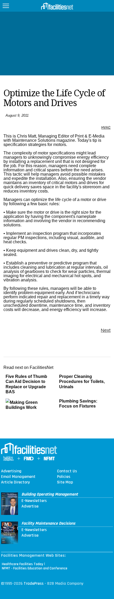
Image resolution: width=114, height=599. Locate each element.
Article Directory (15, 482)
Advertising (11, 471)
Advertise (29, 506)
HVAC (106, 127)
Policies (63, 477)
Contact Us (67, 471)
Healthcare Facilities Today (22, 564)
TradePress (33, 583)
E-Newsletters (34, 501)
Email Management (18, 477)
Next (106, 330)
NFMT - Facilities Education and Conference (34, 568)
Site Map (65, 482)
